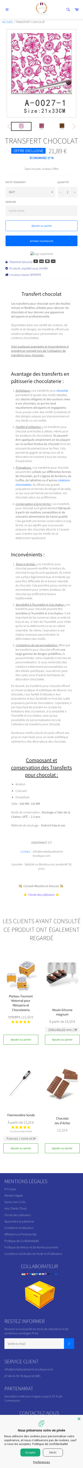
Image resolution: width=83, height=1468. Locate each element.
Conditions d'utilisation (18, 1228)
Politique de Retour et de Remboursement (31, 1247)
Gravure (11, 201)
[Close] (79, 1419)
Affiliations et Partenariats (20, 1234)
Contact (25, 851)
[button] (20, 1022)
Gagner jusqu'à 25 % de (47, 1396)
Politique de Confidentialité (21, 1241)
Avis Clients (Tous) (15, 1208)
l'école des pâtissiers (17, 1215)
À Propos (10, 1189)
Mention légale (13, 1195)
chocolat (62, 391)
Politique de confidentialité (50, 1444)
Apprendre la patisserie (19, 1221)
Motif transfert (16, 182)
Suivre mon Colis (14, 1202)
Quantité (63, 182)
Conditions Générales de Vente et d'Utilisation (33, 1254)
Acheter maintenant (41, 241)
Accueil (7, 22)
